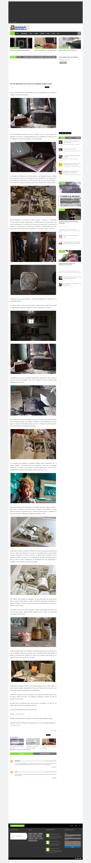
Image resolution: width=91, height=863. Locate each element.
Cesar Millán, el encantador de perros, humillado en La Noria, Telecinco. (71, 172)
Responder (54, 767)
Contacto (15, 22)
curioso (46, 57)
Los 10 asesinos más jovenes (69, 149)
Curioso (62, 210)
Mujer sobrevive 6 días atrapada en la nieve (69, 50)
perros (36, 838)
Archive (71, 825)
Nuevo (54, 57)
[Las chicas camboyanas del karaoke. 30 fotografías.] (70, 214)
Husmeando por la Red (15, 725)
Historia (35, 833)
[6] (50, 52)
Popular (63, 139)
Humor (36, 33)
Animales (42, 33)
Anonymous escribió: (55, 834)
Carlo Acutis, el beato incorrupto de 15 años (21, 50)
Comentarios (21, 753)
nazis (34, 836)
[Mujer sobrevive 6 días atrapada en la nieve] (70, 43)
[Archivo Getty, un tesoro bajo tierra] (45, 43)
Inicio (10, 22)
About (76, 825)
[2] (42, 52)
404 (79, 825)
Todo (17, 33)
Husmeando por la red (17, 825)
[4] (46, 52)
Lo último (62, 183)
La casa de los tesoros (19, 714)
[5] (48, 52)
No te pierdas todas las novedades (68, 57)
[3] (44, 52)
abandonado (26, 57)
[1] (40, 52)
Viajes (48, 33)
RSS (80, 858)
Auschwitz (41, 838)
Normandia (31, 838)
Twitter (78, 858)
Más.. (58, 33)
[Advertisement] (45, 11)
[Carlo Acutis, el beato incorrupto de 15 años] (21, 43)
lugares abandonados (33, 840)
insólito (50, 57)
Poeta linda (17, 761)
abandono (32, 57)
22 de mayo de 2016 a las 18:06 (50, 760)
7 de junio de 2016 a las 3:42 (51, 771)
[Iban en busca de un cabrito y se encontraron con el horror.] (70, 256)
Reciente (70, 137)
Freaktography (45, 220)
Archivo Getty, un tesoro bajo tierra (43, 50)
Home (12, 33)
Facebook (75, 858)
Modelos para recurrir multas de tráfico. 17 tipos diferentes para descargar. (71, 164)
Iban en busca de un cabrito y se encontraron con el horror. (67, 263)
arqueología (39, 836)
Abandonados (24, 33)
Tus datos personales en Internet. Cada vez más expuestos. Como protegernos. (72, 242)
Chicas (31, 33)
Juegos (53, 33)
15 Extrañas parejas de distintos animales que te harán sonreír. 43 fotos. (72, 277)
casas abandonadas (39, 57)
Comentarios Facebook (45, 753)
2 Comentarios (13, 87)
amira (16, 771)
